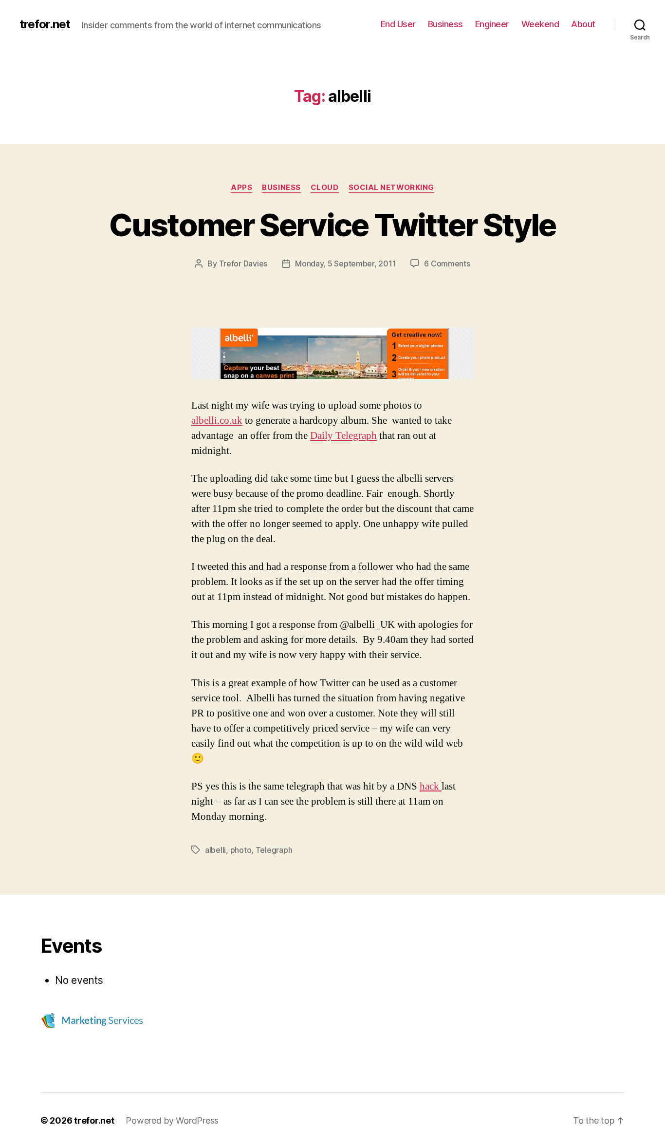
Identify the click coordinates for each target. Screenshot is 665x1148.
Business (445, 24)
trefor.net (44, 24)
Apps (241, 187)
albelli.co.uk (216, 420)
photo (241, 850)
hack (431, 786)
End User (398, 24)
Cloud (325, 187)
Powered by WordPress (172, 1120)
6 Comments (447, 263)
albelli (215, 850)
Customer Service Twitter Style (332, 225)
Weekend (540, 24)
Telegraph (274, 850)
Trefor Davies (243, 263)
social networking (391, 187)
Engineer (492, 24)
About (583, 24)
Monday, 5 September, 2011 (345, 263)
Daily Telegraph (343, 435)
